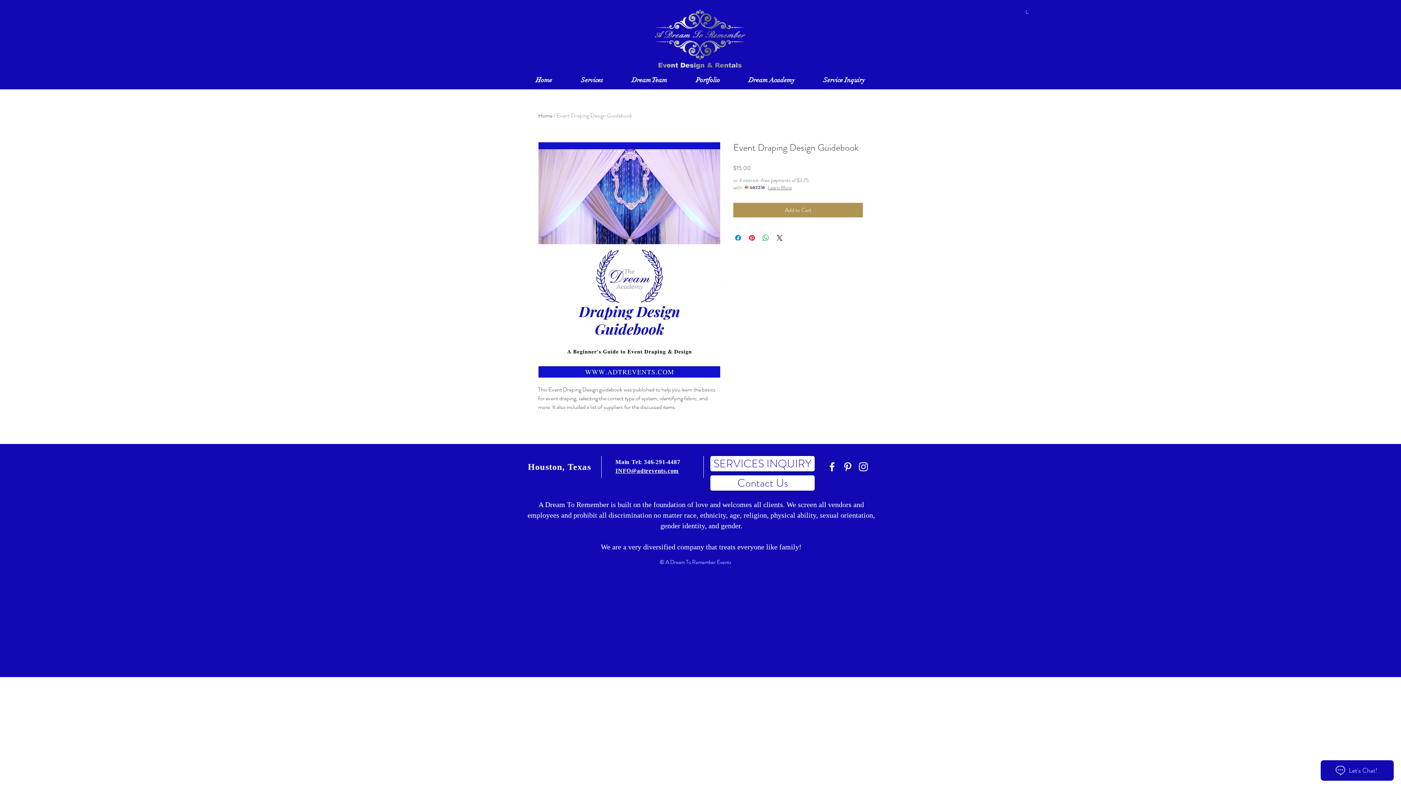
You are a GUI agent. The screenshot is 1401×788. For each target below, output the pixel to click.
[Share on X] (779, 237)
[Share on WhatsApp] (765, 237)
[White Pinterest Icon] (848, 467)
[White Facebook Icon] (832, 467)
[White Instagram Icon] (863, 467)
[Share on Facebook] (738, 237)
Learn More (780, 187)
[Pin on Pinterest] (752, 237)
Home (545, 115)
